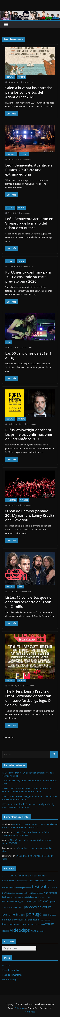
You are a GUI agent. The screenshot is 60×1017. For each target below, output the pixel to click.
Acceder (6, 965)
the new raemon (44, 920)
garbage (27, 893)
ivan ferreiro (51, 892)
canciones (9, 880)
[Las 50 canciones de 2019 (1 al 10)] (30, 326)
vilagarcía (40, 931)
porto (23, 915)
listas (8, 342)
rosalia (46, 915)
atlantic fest (27, 875)
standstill (32, 919)
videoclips (20, 930)
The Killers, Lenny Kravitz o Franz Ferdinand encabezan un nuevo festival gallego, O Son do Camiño (28, 698)
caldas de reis (40, 875)
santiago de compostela (15, 919)
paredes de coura (38, 906)
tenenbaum (28, 82)
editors (11, 887)
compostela (28, 881)
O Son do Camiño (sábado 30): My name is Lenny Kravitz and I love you (29, 515)
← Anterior (8, 737)
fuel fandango (17, 893)
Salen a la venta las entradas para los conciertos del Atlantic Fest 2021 (29, 92)
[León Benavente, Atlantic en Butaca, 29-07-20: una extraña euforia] (30, 138)
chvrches (20, 881)
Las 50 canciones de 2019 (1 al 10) (28, 355)
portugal (34, 914)
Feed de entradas (10, 970)
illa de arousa (37, 893)
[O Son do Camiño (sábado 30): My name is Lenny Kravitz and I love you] (30, 484)
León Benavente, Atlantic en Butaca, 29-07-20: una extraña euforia (28, 170)
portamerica (11, 914)
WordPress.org (9, 979)
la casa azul (9, 897)
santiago (53, 915)
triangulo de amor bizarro (14, 924)
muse (28, 901)
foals (10, 893)
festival (39, 887)
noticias (21, 77)
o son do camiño (15, 907)
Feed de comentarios (12, 974)
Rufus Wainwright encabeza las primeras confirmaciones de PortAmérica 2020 (29, 434)
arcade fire (16, 875)
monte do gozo (16, 901)
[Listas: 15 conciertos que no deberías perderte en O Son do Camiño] (30, 568)
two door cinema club (36, 924)
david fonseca (40, 880)
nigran (34, 901)
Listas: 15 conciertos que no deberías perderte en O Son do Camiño (28, 602)
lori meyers (39, 897)
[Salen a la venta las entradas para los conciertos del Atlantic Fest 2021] (30, 61)
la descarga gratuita (22, 897)
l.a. (3, 897)
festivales (10, 77)
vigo (33, 931)
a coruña (5, 876)
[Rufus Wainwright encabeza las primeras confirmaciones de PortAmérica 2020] (30, 403)
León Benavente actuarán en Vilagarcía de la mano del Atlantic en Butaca (29, 223)
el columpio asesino (23, 888)
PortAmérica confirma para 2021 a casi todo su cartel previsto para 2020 (28, 277)
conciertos (11, 154)
